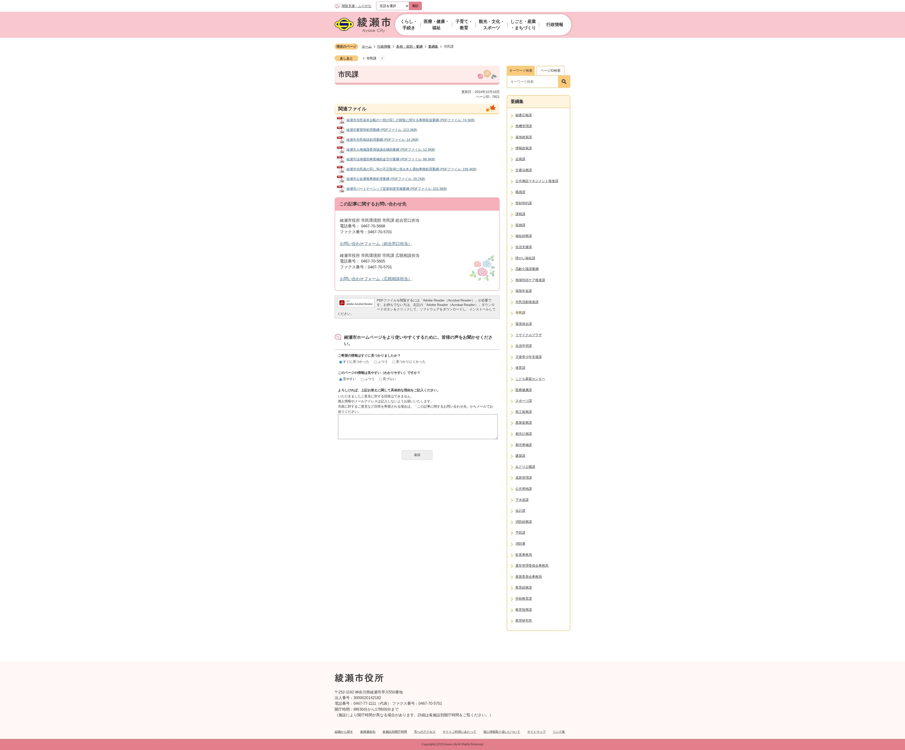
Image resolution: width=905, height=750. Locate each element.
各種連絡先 (367, 731)
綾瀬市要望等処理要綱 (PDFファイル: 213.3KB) (381, 130)
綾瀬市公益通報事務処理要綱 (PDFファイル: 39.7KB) (385, 179)
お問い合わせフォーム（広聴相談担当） (376, 279)
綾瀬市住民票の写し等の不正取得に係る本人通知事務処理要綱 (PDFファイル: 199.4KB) (411, 169)
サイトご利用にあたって (459, 731)
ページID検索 (550, 70)
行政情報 (384, 46)
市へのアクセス (425, 731)
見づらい (389, 379)
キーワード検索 (520, 70)
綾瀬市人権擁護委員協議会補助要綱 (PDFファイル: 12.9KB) (390, 149)
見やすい (349, 379)
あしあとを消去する (382, 58)
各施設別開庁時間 (395, 731)
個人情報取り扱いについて (501, 731)
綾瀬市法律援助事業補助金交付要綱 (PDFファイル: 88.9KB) (390, 159)
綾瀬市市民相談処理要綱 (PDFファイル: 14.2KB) (382, 140)
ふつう (383, 361)
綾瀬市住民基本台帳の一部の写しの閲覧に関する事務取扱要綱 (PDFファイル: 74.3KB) (410, 120)
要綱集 (433, 46)
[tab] (521, 70)
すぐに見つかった (356, 361)
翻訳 (415, 6)
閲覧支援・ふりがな (356, 6)
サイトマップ (536, 731)
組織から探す (344, 731)
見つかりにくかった (411, 361)
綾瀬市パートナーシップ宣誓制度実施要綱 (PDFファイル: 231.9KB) (396, 189)
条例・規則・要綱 (409, 46)
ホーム (367, 46)
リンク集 (559, 731)
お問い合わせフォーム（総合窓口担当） (376, 244)
